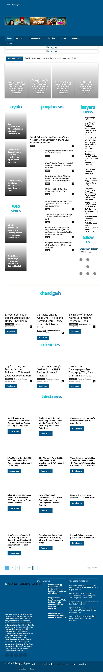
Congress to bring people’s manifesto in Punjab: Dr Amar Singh (82, 420)
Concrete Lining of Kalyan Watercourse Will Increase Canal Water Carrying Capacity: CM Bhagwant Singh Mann (58, 178)
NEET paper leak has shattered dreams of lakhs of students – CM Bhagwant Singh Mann (58, 245)
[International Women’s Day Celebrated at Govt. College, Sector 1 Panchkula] (81, 141)
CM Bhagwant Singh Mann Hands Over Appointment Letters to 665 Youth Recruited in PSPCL (58, 204)
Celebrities (9, 379)
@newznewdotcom (89, 249)
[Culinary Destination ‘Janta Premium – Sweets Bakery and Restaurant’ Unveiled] (81, 155)
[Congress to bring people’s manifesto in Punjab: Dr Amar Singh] (36, 154)
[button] (96, 41)
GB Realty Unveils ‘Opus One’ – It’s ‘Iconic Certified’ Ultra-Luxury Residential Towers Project (50, 321)
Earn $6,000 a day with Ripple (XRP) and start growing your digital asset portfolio (14, 156)
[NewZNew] (83, 22)
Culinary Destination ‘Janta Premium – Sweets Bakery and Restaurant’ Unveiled (91, 158)
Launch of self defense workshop (90, 171)
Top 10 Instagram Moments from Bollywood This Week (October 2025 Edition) (18, 371)
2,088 (29, 568)
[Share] (92, 3)
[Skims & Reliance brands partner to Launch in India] (82, 525)
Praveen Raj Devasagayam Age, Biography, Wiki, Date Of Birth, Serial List (81, 371)
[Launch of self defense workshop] (81, 171)
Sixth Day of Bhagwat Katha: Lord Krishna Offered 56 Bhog (81, 317)
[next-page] (36, 568)
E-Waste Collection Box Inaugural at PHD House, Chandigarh (17, 317)
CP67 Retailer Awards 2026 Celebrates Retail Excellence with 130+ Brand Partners (51, 462)
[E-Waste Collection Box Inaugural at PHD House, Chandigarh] (18, 305)
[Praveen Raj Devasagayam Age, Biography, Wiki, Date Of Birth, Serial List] (82, 356)
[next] (95, 58)
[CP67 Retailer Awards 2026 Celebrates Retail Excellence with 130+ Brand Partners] (86, 80)
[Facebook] (78, 3)
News (32, 146)
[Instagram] (81, 3)
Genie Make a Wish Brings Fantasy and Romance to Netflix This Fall (14, 261)
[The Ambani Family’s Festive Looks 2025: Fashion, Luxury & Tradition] (50, 356)
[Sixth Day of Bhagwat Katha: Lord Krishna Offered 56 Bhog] (82, 305)
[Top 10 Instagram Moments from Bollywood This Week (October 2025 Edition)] (18, 356)
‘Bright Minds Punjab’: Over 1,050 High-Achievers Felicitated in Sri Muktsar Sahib (58, 217)
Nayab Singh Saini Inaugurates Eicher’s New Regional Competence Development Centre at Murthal (90, 126)
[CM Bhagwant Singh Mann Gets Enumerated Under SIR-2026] (36, 192)
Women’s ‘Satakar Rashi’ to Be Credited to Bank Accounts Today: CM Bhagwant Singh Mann (59, 165)
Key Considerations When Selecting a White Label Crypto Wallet (15, 129)
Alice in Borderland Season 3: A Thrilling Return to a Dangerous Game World (15, 231)
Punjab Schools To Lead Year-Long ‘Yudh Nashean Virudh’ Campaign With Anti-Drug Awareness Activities (49, 140)
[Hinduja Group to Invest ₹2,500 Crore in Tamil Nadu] (82, 486)
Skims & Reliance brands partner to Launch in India (82, 536)
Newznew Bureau (53, 331)
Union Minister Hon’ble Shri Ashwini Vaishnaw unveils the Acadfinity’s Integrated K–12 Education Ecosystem (82, 462)
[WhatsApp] (78, 6)
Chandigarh (9, 324)
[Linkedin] (85, 3)
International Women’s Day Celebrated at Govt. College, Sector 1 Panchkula (90, 143)
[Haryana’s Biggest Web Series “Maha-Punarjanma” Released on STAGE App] (81, 192)
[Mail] (88, 3)
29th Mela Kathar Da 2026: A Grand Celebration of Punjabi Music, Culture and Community (20, 462)
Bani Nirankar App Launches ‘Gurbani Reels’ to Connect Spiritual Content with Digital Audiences (20, 422)
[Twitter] (95, 3)
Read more (11, 331)
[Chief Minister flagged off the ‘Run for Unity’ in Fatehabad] (81, 182)
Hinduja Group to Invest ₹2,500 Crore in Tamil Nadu (82, 496)
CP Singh (18, 324)
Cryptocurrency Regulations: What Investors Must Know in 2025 (15, 185)
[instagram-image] (81, 259)
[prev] (91, 58)
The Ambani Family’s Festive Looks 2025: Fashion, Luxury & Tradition (49, 371)
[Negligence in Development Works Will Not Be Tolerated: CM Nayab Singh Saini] (81, 206)
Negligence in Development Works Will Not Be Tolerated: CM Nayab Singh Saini (91, 208)
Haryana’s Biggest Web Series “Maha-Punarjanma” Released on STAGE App (91, 194)
